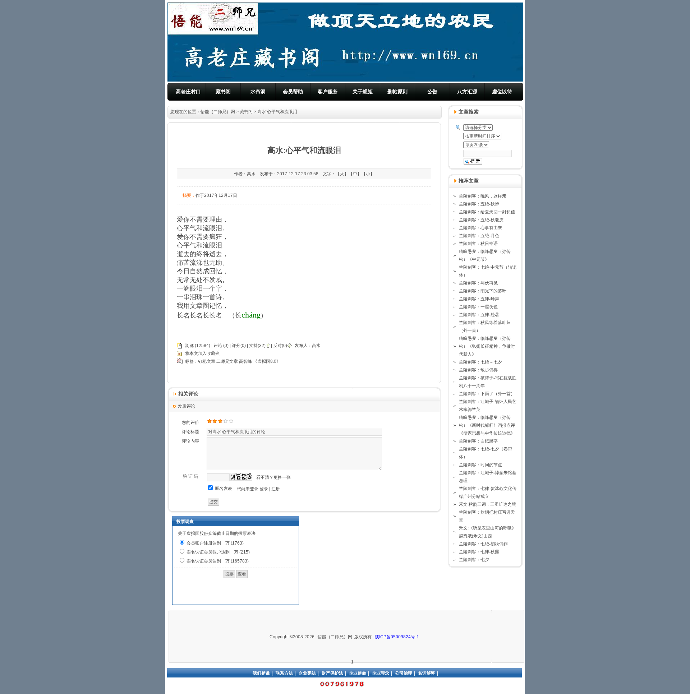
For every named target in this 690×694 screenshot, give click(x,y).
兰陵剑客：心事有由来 (480, 227)
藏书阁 (223, 91)
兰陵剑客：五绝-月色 (479, 235)
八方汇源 (467, 91)
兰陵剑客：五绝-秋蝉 (479, 204)
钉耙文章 (206, 361)
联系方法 (284, 673)
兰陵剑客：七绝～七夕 (480, 362)
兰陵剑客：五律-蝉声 (479, 298)
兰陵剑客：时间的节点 (480, 464)
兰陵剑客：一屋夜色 (478, 306)
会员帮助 (293, 91)
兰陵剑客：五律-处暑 (479, 314)
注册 (275, 488)
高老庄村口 (188, 91)
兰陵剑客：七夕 (474, 559)
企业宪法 (307, 673)
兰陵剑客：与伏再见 (478, 283)
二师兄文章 (227, 361)
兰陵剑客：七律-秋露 (479, 551)
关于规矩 (363, 91)
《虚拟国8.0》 (267, 361)
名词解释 (426, 673)
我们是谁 (261, 673)
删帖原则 (397, 91)
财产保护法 (332, 673)
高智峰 (245, 361)
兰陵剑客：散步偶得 (478, 370)
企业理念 (380, 673)
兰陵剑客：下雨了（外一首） (487, 393)
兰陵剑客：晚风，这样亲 (482, 196)
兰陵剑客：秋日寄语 (478, 243)
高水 (316, 345)
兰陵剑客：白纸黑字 (478, 441)
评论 (217, 345)
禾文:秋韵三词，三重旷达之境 (487, 504)
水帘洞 (258, 91)
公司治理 (403, 673)
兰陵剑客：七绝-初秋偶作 (483, 543)
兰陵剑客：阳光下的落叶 (482, 290)
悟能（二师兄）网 (218, 111)
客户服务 (328, 91)
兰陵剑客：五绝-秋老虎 (481, 219)
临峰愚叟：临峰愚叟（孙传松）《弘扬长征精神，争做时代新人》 (487, 346)
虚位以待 (502, 91)
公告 (432, 91)
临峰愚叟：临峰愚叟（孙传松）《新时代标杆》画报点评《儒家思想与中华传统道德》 (487, 425)
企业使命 (357, 673)
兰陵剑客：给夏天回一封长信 (487, 211)
